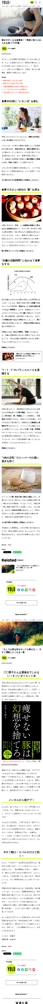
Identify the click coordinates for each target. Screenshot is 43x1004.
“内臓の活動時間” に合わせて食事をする (15, 86)
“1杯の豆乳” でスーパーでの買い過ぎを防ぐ (16, 92)
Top (3, 6)
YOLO (7, 6)
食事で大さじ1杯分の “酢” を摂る (13, 83)
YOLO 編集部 (21, 585)
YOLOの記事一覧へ (21, 602)
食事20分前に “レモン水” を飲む (12, 80)
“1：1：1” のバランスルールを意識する (15, 89)
